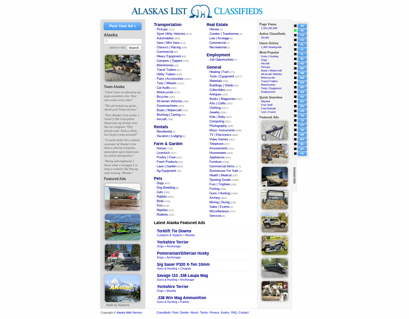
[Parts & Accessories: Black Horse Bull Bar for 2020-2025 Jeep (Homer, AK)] (274, 208)
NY (302, 101)
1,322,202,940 (269, 28)
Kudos (225, 312)
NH (302, 92)
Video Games (218, 139)
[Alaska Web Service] (123, 301)
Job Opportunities (221, 60)
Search (134, 47)
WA (302, 134)
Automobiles (165, 38)
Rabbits (162, 197)
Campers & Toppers (169, 235)
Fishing (214, 189)
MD (302, 68)
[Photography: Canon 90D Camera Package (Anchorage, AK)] (274, 162)
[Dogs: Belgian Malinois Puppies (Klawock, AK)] (123, 80)
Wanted (265, 101)
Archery (214, 198)
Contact (244, 312)
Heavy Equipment (169, 56)
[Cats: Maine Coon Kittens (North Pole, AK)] (274, 300)
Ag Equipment (166, 171)
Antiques (215, 94)
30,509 (265, 37)
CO (302, 40)
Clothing (215, 108)
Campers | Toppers (169, 61)
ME (302, 73)
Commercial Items (222, 166)
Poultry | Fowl (166, 157)
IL (302, 54)
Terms (204, 312)
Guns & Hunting (167, 268)
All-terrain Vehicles (169, 101)
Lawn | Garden (166, 166)
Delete (184, 312)
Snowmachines (167, 106)
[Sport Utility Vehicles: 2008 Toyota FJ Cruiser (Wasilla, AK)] (274, 231)
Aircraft (162, 119)
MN (302, 77)
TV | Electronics (220, 135)
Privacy (214, 312)
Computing (216, 121)
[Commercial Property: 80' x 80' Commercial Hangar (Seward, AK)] (123, 209)
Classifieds (163, 312)
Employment (218, 55)
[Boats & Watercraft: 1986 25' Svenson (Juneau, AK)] (274, 185)
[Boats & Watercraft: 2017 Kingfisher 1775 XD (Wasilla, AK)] (123, 239)
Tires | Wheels (166, 83)
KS (302, 63)
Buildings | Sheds (221, 85)
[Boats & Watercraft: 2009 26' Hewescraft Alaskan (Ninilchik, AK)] (123, 270)
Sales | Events (219, 207)
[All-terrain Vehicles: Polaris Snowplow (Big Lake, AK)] (274, 139)
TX (302, 120)
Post (175, 312)
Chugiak (185, 268)
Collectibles (217, 90)
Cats (160, 192)
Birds (160, 201)
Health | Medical (220, 175)
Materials (215, 81)
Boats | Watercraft (169, 110)
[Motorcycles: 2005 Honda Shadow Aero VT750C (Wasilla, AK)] (274, 254)
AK (302, 30)
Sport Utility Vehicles (171, 34)
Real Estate (217, 24)
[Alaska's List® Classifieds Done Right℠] (200, 18)
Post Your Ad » (122, 26)
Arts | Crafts (217, 103)
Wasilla (190, 235)
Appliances (217, 157)
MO (302, 82)
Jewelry (214, 112)
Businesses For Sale (223, 171)
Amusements (218, 148)
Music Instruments (222, 130)
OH (302, 106)
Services (215, 216)
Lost (263, 112)
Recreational (218, 47)
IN (302, 59)
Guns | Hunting (219, 193)
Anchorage (174, 246)
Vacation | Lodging (169, 136)
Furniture (215, 162)
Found (272, 112)
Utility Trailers (166, 74)
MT (302, 87)
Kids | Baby (217, 117)
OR (302, 111)
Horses (161, 148)
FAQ (234, 312)
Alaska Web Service (129, 313)
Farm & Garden (168, 143)
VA (302, 129)
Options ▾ (114, 47)
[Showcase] (294, 175)
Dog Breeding (166, 188)
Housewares (217, 153)
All (302, 25)
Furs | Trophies (219, 184)
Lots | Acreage (219, 38)
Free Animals (268, 108)
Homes (214, 29)
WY (302, 139)
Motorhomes (165, 65)
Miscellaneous (219, 211)
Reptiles (162, 210)
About (194, 312)
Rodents (162, 215)
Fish (160, 206)
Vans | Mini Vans (168, 43)
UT (302, 125)
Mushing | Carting (169, 115)
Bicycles (163, 97)
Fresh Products (167, 162)
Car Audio (163, 88)
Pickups (162, 29)
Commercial (165, 52)
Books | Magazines (222, 99)
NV (302, 96)
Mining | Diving (219, 202)
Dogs (160, 183)
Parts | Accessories (170, 79)
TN (302, 115)
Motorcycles (165, 92)
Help (122, 47)
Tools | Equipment (221, 76)
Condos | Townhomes (224, 34)
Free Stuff (266, 104)
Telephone (216, 144)
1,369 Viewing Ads (271, 47)
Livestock (163, 153)
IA (302, 49)
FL (302, 44)
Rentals (161, 126)
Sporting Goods (220, 180)
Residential (164, 131)
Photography (218, 126)
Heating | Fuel (218, 72)
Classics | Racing (169, 47)
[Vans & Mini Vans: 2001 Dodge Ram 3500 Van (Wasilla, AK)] (274, 277)
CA (302, 35)
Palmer (184, 302)
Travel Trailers (166, 70)
